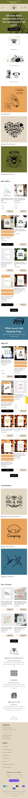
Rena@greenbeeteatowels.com (9, 732)
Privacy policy (23, 791)
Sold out (7, 244)
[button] (2, 7)
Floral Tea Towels (13, 65)
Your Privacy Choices (7, 767)
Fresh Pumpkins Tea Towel (20, 429)
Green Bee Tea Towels (9, 791)
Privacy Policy (5, 746)
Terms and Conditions (7, 749)
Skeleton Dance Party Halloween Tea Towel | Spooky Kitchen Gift (6, 361)
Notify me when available (7, 231)
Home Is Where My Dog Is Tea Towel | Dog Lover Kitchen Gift (7, 298)
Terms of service (14, 793)
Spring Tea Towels (7, 576)
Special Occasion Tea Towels (10, 516)
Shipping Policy (6, 755)
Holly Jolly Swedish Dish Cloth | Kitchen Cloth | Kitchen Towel (20, 629)
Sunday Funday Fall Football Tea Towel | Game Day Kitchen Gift (20, 396)
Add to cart (10, 211)
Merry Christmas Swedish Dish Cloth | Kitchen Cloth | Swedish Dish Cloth (20, 603)
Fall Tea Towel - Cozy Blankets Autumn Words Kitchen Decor (19, 455)
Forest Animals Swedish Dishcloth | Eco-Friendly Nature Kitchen (6, 629)
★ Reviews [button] (26, 400)
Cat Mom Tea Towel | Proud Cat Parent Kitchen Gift (20, 230)
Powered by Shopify (16, 791)
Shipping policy (21, 793)
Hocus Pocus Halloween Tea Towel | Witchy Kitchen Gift (19, 370)
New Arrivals (5, 114)
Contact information (14, 795)
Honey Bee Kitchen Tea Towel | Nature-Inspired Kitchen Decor (19, 199)
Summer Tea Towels (7, 546)
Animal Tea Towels (7, 174)
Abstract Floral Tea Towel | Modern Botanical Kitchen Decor (7, 199)
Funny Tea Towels (13, 81)
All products (13, 49)
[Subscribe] (20, 775)
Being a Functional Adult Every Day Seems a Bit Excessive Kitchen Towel (7, 603)
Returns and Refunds (7, 752)
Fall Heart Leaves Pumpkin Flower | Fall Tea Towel (7, 429)
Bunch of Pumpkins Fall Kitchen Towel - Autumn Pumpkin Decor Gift (6, 463)
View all (14, 310)
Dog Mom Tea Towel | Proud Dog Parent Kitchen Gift (20, 263)
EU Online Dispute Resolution (9, 764)
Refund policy (8, 793)
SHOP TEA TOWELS (14, 29)
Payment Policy (6, 758)
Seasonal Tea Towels (7, 144)
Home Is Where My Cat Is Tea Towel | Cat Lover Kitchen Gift (7, 263)
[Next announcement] (25, 1)
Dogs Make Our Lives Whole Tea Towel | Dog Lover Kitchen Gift (19, 289)
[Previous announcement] (2, 1)
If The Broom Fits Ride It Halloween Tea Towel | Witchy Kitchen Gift (7, 404)
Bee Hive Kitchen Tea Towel (6, 238)
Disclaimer (5, 761)
